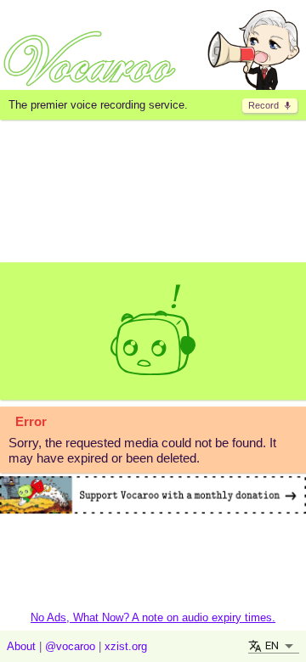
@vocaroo (70, 646)
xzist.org (126, 646)
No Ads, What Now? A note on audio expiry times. (153, 617)
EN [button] (272, 645)
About (21, 646)
